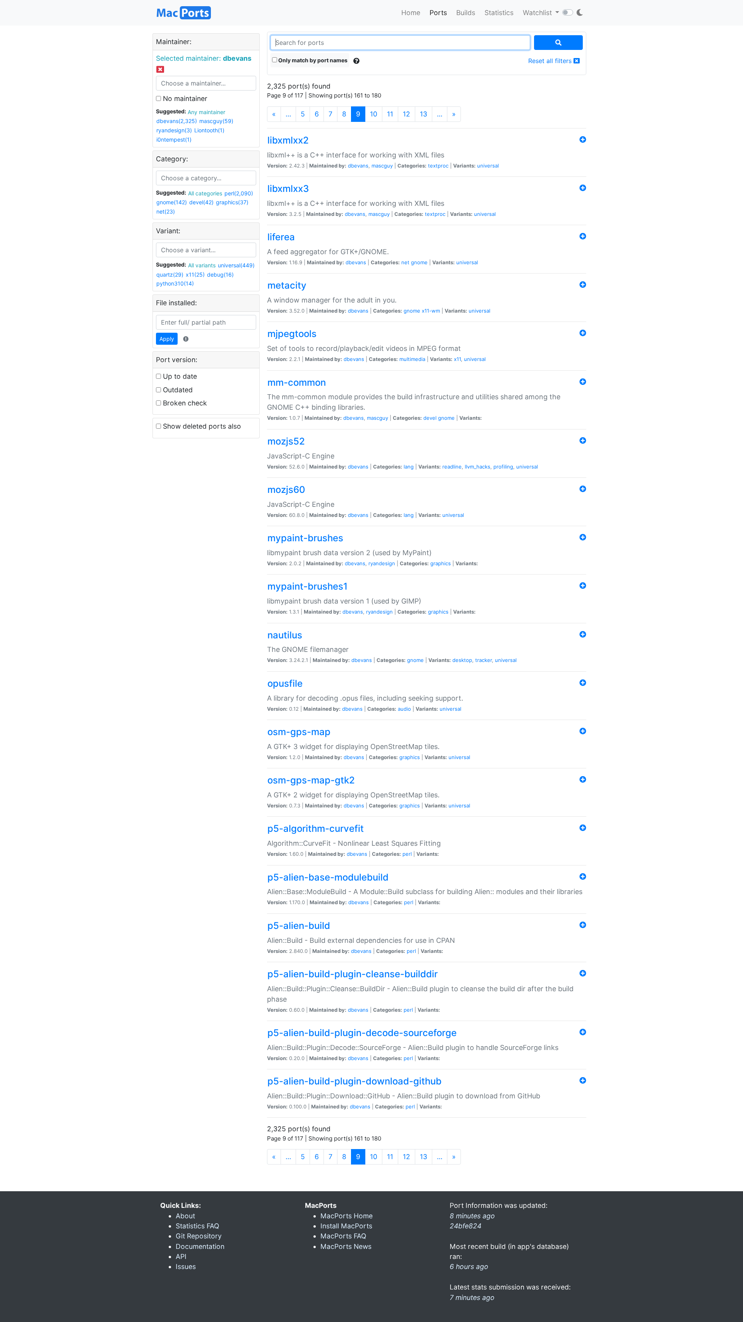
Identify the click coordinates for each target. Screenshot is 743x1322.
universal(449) (236, 265)
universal (488, 165)
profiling (503, 466)
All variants (202, 265)
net (405, 262)
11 (390, 114)
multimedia (412, 359)
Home (410, 13)
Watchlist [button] (538, 13)
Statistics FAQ (197, 1226)
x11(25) (195, 274)
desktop (462, 660)
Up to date (179, 376)
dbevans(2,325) (176, 121)
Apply (166, 338)
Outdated (177, 390)
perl (407, 854)
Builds (465, 13)
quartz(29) (169, 274)
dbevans (358, 165)
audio (404, 709)
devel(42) (201, 202)
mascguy (382, 165)
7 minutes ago (472, 1297)
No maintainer (184, 98)
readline (452, 466)
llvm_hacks (477, 466)
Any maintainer (206, 112)
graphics (440, 563)
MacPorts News (346, 1246)
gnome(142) (171, 202)
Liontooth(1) (209, 130)
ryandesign (381, 563)
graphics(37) (232, 202)
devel (430, 418)
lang (409, 466)
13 (423, 114)
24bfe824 (465, 1226)
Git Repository (199, 1236)
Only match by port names (312, 60)
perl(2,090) (238, 193)
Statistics (499, 13)
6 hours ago (469, 1266)
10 (373, 114)
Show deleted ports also (201, 426)
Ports (438, 13)
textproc (438, 165)
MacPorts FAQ (343, 1236)
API (181, 1256)
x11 (457, 359)
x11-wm (431, 311)
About (185, 1216)
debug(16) (220, 274)
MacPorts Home (346, 1216)
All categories (205, 193)
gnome (419, 262)
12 (406, 114)
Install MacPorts (346, 1226)
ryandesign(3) (174, 130)
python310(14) (175, 283)
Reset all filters (551, 61)
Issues (186, 1266)
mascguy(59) (216, 121)
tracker (483, 660)
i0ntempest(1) (174, 139)
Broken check (184, 403)
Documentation (200, 1246)
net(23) (165, 211)
